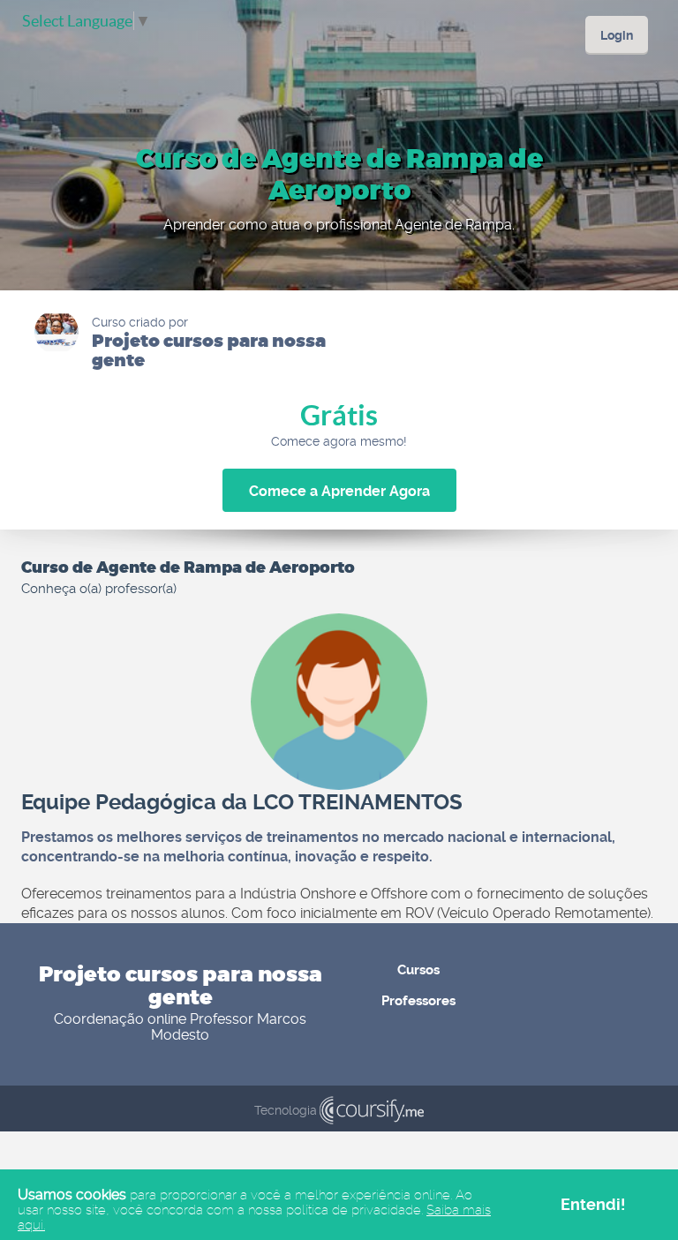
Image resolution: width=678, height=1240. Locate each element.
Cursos (418, 970)
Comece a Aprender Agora (339, 491)
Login (616, 35)
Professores (418, 1001)
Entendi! (593, 1204)
